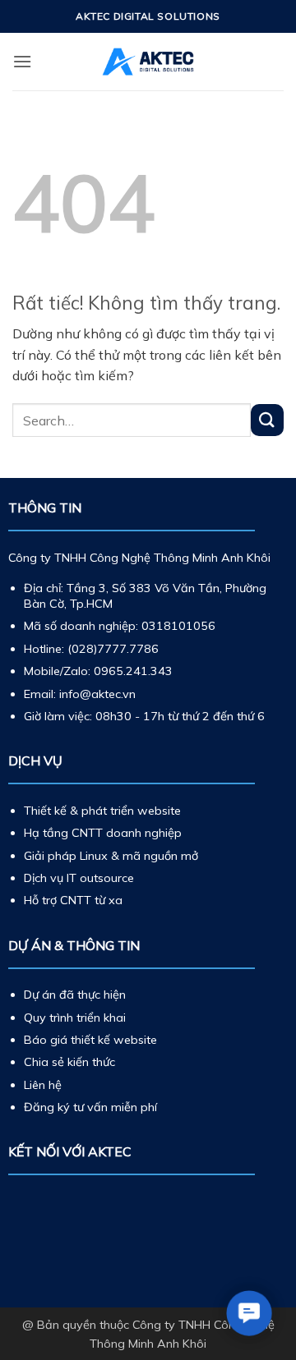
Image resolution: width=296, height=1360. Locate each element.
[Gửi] (267, 420)
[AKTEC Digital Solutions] (148, 61)
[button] (22, 61)
